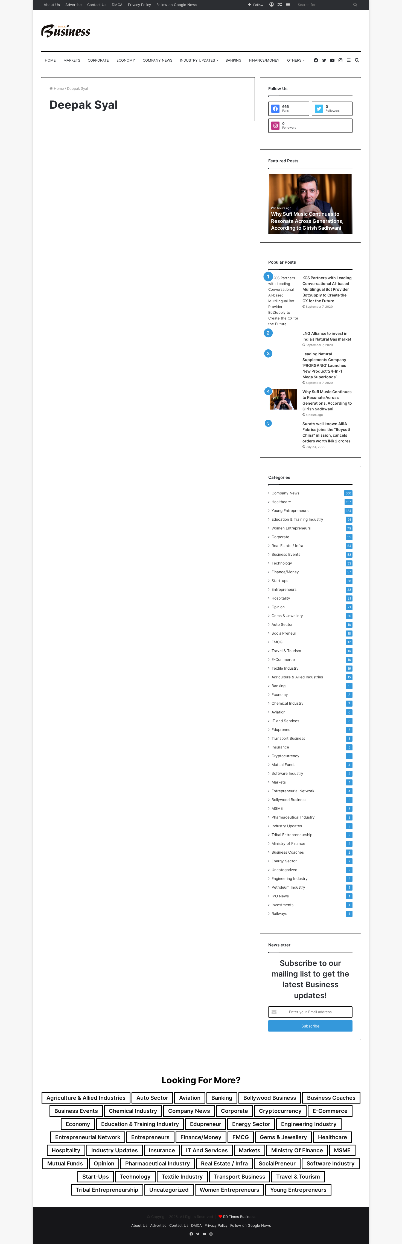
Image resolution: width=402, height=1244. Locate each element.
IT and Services (285, 721)
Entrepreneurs (284, 589)
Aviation (279, 712)
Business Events (286, 554)
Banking (233, 60)
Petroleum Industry (288, 887)
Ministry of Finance (288, 843)
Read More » (64, 294)
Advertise (73, 4)
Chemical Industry (288, 703)
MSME (277, 808)
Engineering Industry (290, 878)
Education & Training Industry (297, 519)
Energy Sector (284, 861)
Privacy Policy (139, 4)
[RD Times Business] (66, 31)
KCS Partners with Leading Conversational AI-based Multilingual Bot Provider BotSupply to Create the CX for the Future (327, 289)
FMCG (277, 642)
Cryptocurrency (285, 756)
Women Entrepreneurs (291, 528)
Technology (282, 563)
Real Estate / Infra (287, 545)
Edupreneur (282, 729)
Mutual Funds (283, 764)
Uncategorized (284, 870)
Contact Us (96, 4)
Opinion (57, 141)
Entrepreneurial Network (293, 791)
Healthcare (281, 502)
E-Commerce (283, 659)
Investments (282, 905)
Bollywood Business (289, 799)
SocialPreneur (284, 633)
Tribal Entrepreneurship (292, 835)
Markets (71, 60)
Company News (157, 60)
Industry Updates (197, 60)
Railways (279, 913)
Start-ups (280, 580)
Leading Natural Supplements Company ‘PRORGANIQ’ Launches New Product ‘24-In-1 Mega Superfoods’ (324, 365)
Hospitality (281, 598)
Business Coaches (288, 852)
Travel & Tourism (286, 651)
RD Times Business (239, 1216)
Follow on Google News (176, 4)
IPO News (280, 896)
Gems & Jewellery (287, 616)
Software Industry (287, 773)
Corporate (98, 60)
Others (294, 60)
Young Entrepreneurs (290, 510)
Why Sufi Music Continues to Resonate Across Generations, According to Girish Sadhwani (307, 221)
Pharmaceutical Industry (293, 817)
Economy (125, 60)
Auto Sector (282, 624)
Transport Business (288, 738)
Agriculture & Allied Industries (297, 677)
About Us (52, 4)
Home (50, 60)
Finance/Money (264, 60)
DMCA (117, 4)
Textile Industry (285, 668)
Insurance (280, 747)
